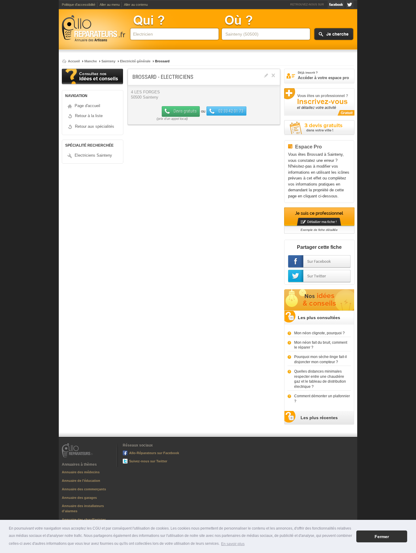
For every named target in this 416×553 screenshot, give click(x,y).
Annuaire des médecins (81, 472)
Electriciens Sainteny (93, 155)
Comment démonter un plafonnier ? (322, 398)
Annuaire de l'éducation (81, 480)
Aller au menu (110, 4)
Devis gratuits (185, 111)
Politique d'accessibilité (78, 4)
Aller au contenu (136, 4)
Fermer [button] (382, 536)
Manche (90, 61)
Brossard (162, 61)
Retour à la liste (89, 115)
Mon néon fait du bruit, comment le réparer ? (320, 345)
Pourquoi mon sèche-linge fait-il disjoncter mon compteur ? (320, 359)
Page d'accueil (87, 105)
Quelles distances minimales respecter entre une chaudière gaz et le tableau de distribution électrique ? (320, 379)
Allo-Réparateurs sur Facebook (336, 4)
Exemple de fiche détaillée (319, 229)
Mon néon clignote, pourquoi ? (319, 333)
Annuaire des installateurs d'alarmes (83, 508)
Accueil (74, 61)
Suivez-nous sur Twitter (350, 4)
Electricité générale (135, 61)
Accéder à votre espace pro (323, 75)
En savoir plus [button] (233, 544)
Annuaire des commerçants (84, 489)
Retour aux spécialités (94, 126)
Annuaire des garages (79, 497)
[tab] (319, 318)
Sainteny (108, 61)
